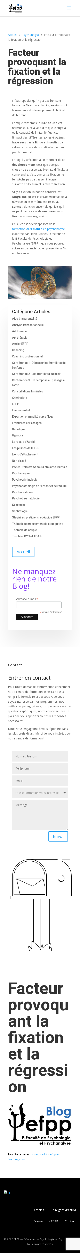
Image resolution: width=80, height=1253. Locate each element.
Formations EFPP (45, 1221)
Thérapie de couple (24, 530)
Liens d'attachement (25, 454)
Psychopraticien (22, 492)
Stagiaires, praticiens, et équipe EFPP (36, 517)
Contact (70, 1221)
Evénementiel (21, 410)
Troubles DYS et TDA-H (27, 536)
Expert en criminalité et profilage (33, 417)
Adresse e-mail (27, 599)
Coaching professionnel (27, 356)
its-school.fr (39, 1154)
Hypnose (17, 435)
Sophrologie (20, 511)
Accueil (23, 551)
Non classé (19, 461)
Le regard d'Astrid (23, 442)
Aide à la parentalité (24, 319)
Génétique (18, 429)
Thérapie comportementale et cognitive (37, 524)
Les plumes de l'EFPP (25, 448)
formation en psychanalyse (38, 229)
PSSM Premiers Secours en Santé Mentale (39, 467)
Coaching (18, 350)
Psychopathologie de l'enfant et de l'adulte (39, 486)
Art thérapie (19, 338)
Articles (39, 1210)
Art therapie (19, 331)
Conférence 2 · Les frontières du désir (36, 374)
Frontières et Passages (27, 423)
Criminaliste (19, 398)
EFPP (15, 404)
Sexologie (18, 505)
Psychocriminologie (25, 480)
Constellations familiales (27, 391)
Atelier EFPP (20, 344)
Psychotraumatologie (26, 498)
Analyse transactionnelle (28, 325)
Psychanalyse (21, 473)
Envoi (58, 836)
